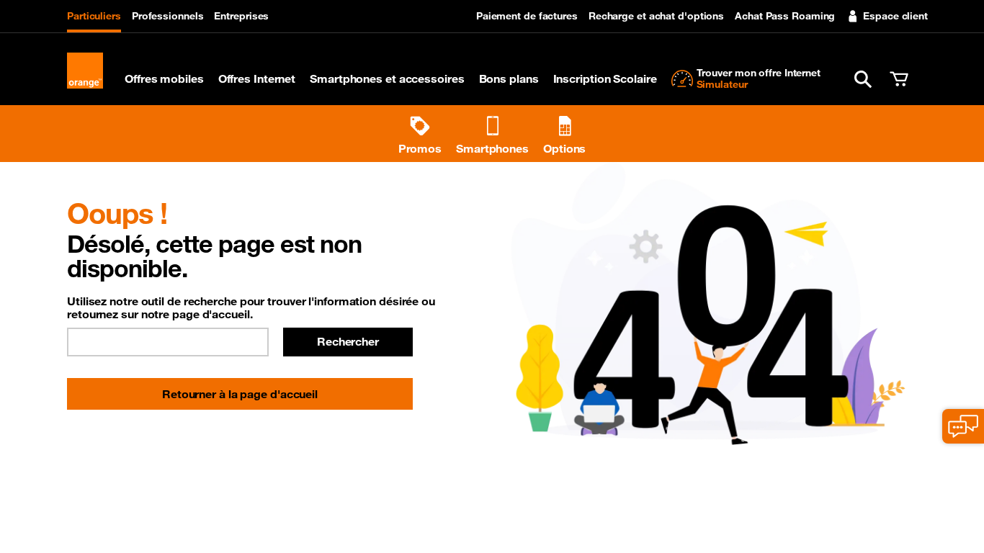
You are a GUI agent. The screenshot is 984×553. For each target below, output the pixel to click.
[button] (863, 79)
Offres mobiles (164, 78)
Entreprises (241, 15)
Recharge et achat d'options (656, 15)
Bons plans (509, 78)
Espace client (895, 15)
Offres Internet (257, 78)
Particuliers (94, 15)
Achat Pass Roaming (785, 15)
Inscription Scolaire (605, 78)
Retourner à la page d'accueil (240, 394)
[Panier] (899, 79)
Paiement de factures (527, 15)
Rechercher (348, 341)
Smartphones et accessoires (387, 78)
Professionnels (168, 15)
